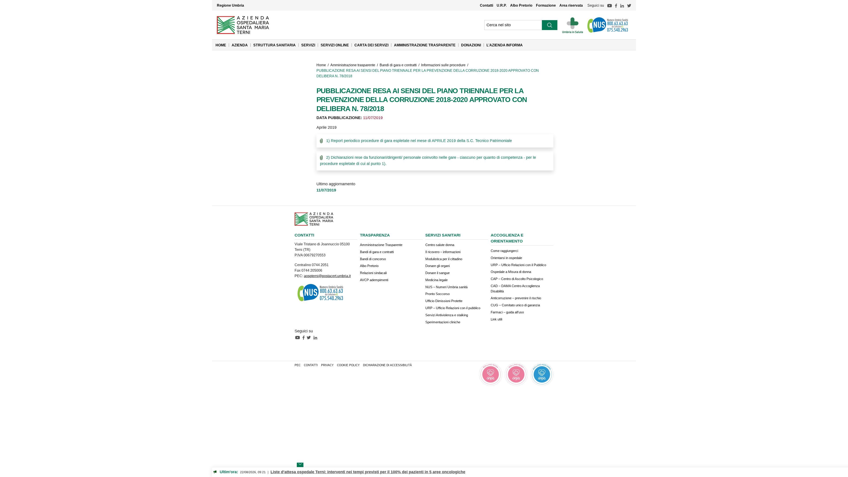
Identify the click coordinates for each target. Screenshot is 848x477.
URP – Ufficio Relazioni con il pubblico (452, 308)
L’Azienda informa (504, 45)
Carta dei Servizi (371, 45)
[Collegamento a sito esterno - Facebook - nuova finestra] (305, 337)
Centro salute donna (439, 245)
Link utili (496, 319)
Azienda (240, 45)
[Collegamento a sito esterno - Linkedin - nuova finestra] (316, 337)
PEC (298, 365)
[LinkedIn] (622, 5)
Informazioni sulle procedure (443, 65)
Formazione (546, 5)
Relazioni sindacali (373, 273)
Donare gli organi (437, 266)
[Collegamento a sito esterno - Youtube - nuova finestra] (299, 337)
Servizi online (335, 45)
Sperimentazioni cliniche (442, 322)
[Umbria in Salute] (574, 25)
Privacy (327, 365)
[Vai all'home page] (243, 25)
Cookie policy (348, 365)
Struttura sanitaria (274, 45)
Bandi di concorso (373, 259)
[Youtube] (609, 5)
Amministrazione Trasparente (425, 45)
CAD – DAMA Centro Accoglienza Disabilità (515, 288)
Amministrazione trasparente (352, 65)
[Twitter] (629, 5)
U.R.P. (502, 5)
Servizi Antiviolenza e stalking (446, 315)
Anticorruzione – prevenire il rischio (516, 298)
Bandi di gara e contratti (398, 65)
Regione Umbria (230, 5)
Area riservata (571, 5)
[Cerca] (549, 25)
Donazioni (471, 45)
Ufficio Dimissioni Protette (443, 301)
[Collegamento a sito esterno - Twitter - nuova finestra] (310, 337)
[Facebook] (616, 5)
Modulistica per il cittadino (443, 259)
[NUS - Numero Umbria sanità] (608, 25)
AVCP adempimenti (374, 280)
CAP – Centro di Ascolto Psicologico (517, 279)
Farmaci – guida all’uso (507, 312)
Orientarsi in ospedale (506, 258)
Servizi (308, 45)
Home (221, 45)
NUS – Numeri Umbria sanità (446, 287)
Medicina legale (436, 280)
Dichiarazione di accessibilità (387, 365)
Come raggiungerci (504, 251)
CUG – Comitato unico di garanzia (515, 305)
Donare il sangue (437, 273)
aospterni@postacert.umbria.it (327, 276)
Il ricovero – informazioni (442, 252)
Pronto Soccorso (437, 294)
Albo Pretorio (521, 5)
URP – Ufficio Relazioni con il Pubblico (518, 265)
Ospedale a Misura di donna (511, 272)
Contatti (486, 5)
